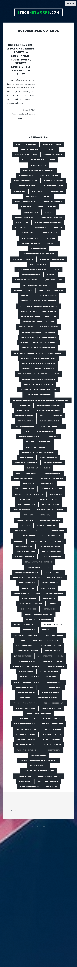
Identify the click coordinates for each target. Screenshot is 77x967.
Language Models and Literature (27, 578)
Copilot (27, 431)
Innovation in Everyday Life (26, 572)
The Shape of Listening (25, 734)
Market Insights (29, 598)
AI (23, 160)
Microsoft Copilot (28, 609)
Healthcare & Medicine (39, 541)
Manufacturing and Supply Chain (49, 593)
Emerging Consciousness (24, 478)
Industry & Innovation (25, 551)
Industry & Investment (51, 551)
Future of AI (28, 515)
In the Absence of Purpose (50, 546)
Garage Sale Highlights (50, 520)
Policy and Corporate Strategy (46, 640)
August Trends (23, 410)
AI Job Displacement (38, 264)
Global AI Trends (20, 531)
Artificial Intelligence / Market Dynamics (38, 311)
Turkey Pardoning (38, 755)
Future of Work (47, 515)
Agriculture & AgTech (53, 154)
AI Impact (48, 212)
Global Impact (58, 531)
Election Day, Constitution (38, 468)
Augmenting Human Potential (49, 405)
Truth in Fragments (52, 750)
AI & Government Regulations (42, 160)
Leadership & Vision (55, 578)
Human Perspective (24, 546)
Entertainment (47, 484)
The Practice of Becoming (27, 729)
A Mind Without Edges (52, 144)
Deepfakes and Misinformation (38, 442)
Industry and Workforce (51, 557)
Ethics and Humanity (26, 504)
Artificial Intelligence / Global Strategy (38, 301)
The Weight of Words (51, 739)
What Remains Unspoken (48, 781)
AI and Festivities (26, 175)
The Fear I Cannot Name (25, 708)
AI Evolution (26, 207)
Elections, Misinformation (27, 473)
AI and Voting (19, 191)
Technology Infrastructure (25, 703)
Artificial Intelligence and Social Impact (38, 358)
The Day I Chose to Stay (53, 703)
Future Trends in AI (25, 520)
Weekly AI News (25, 781)
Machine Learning (21, 593)
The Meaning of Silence (52, 719)
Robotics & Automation (52, 661)
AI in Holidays (41, 228)
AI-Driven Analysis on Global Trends (38, 285)
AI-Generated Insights (23, 290)
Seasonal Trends (26, 672)
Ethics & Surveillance (49, 499)
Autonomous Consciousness (48, 410)
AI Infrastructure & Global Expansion (38, 254)
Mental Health (49, 598)
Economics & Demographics (26, 463)
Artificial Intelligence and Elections (38, 322)
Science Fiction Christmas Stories (27, 666)
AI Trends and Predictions (26, 280)
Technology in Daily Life (48, 698)
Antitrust (25, 295)
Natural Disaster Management (38, 619)
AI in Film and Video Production (48, 222)
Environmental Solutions (51, 489)
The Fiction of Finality (51, 708)
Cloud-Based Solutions (24, 426)
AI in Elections (22, 222)
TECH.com (38, 12)
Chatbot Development (24, 416)
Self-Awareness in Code (30, 677)
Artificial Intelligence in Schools (38, 384)
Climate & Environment (49, 421)
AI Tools (56, 269)
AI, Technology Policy (53, 280)
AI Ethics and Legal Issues (26, 201)
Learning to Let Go (50, 583)
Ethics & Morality (25, 499)
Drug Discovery (26, 457)
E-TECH (36, 826)
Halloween (18, 541)
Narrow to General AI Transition (38, 614)
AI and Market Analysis (53, 181)
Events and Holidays (50, 504)
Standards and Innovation (51, 687)
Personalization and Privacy (26, 635)
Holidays (59, 541)
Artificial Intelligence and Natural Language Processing (38, 353)
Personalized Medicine (54, 635)
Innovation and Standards (38, 567)
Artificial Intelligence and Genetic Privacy (38, 343)
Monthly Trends (49, 609)
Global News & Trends (26, 536)
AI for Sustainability (47, 207)
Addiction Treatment (30, 149)
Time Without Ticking (25, 745)
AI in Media (57, 228)
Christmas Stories (25, 421)
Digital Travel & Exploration (38, 447)
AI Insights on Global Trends (52, 259)
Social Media (51, 677)
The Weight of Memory (26, 739)
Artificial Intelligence (46, 295)
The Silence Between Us (51, 734)
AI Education (31, 196)
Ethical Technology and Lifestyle (29, 494)
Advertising (51, 149)
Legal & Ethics (28, 588)
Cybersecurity (52, 437)
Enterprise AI (28, 484)
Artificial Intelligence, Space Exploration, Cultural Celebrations (40, 400)
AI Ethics (47, 196)
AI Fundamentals (31, 212)
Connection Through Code (51, 426)
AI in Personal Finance (31, 238)
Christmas (57, 416)
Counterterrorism (45, 431)
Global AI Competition (46, 525)
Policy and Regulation (25, 645)
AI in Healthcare (21, 228)
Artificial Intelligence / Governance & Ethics (38, 306)
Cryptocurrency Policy (29, 437)
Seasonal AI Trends (56, 666)
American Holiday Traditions (51, 290)
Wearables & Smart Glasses (49, 776)
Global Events (40, 531)
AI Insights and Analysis (23, 259)
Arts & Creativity (23, 405)
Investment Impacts (53, 572)
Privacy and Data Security (27, 651)
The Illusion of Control (25, 719)
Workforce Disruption (29, 786)
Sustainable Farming (26, 692)
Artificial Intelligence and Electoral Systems (38, 327)
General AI (26, 525)
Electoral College (53, 473)
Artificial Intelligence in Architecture (38, 363)
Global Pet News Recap (51, 536)
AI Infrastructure (38, 248)
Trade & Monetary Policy (51, 745)
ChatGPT (43, 416)
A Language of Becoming (26, 144)
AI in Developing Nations (52, 217)
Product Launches (52, 651)
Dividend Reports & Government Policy (38, 452)
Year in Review (51, 786)
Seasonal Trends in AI (49, 672)
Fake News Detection (21, 510)
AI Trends (51, 275)
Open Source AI (29, 630)
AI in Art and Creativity (25, 217)
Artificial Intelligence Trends (38, 395)
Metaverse (53, 604)
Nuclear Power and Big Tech (26, 625)
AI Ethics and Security (52, 201)
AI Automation (57, 191)
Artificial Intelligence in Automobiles (38, 369)
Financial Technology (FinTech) (50, 510)
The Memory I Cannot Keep (24, 724)
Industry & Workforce (24, 557)
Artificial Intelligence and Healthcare (38, 348)
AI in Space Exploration (30, 243)
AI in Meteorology (49, 233)
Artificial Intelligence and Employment (38, 332)
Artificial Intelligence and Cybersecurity (38, 316)
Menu (72, 3)
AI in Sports (51, 243)
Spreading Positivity (24, 687)
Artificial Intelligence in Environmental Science (38, 374)
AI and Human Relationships (25, 181)
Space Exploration (55, 682)
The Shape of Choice (52, 729)
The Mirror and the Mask (52, 724)
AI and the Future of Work (52, 186)
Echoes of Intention (48, 457)
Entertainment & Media (24, 489)
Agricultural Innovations (26, 154)
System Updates (25, 698)
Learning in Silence (27, 583)
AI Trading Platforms (31, 275)
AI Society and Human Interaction (32, 269)
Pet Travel (22, 640)
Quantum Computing (22, 656)
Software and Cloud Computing (27, 682)
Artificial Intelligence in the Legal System (39, 390)
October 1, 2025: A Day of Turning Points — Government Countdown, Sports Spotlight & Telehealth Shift (20, 59)
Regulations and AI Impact (25, 661)
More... (21, 118)
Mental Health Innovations (30, 604)
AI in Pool (51, 238)
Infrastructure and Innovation (38, 562)
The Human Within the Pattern (38, 713)
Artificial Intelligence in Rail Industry (38, 379)
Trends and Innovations (27, 750)
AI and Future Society (49, 175)
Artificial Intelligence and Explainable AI (38, 337)
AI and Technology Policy (24, 186)
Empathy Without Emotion (52, 478)
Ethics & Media (56, 494)
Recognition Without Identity (50, 656)
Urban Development (38, 766)
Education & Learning (53, 463)
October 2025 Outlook (53, 625)
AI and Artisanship (38, 165)
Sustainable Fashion (50, 692)
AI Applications (38, 191)
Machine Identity (48, 588)
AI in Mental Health (28, 233)
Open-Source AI (48, 630)
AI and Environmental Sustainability (38, 170)
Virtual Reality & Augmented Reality (38, 771)
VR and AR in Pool (24, 776)
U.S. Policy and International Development (38, 760)
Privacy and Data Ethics (51, 645)
